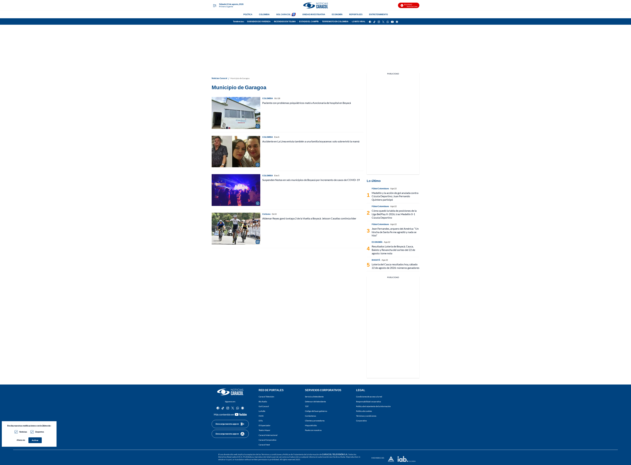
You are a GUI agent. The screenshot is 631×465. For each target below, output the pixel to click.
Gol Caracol (264, 406)
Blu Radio (263, 401)
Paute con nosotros (313, 430)
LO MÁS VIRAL (358, 21)
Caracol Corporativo (267, 440)
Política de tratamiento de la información (373, 406)
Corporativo (361, 420)
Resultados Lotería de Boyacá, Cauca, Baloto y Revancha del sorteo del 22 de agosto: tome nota (393, 250)
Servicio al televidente (314, 396)
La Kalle (262, 411)
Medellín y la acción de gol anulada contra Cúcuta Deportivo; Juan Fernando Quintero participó (395, 196)
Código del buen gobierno (316, 411)
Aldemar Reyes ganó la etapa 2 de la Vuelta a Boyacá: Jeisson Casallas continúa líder (309, 218)
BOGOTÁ (376, 260)
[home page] (315, 5)
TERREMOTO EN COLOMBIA (335, 21)
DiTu (261, 420)
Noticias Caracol (219, 78)
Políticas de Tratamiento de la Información (301, 454)
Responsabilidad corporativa (368, 401)
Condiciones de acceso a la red (369, 396)
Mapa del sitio (311, 425)
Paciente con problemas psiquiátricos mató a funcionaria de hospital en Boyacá (306, 102)
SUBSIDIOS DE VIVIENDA (259, 21)
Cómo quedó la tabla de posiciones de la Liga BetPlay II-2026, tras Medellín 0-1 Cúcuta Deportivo (394, 214)
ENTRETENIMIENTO (378, 14)
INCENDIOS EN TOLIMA (285, 21)
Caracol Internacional (268, 435)
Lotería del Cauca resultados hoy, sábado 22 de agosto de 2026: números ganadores (395, 266)
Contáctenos (310, 416)
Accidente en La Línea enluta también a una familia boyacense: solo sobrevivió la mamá (310, 141)
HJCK (261, 416)
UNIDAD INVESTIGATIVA (313, 14)
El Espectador (264, 425)
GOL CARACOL (283, 14)
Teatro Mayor (264, 430)
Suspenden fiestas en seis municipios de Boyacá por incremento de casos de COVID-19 (311, 179)
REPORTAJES (355, 14)
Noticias (23, 432)
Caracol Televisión (266, 396)
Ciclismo (266, 214)
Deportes (39, 432)
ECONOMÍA (337, 14)
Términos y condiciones (366, 416)
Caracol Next (264, 444)
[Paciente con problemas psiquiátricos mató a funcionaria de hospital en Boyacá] (236, 113)
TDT (307, 406)
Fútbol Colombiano (380, 188)
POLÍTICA (247, 14)
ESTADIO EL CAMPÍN (309, 21)
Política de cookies (364, 411)
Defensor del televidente (315, 401)
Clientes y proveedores (315, 420)
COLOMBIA (264, 14)
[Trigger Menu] (214, 5)
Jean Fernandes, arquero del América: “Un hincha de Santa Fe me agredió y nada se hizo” (395, 232)
